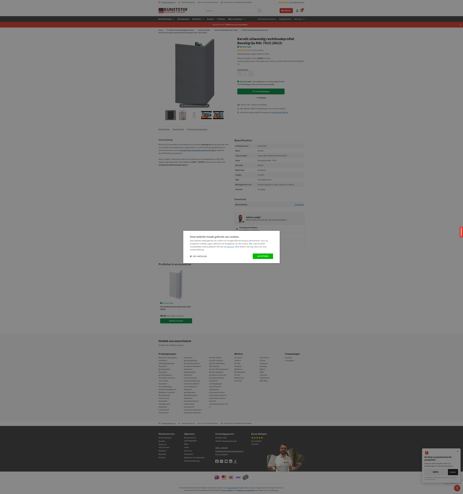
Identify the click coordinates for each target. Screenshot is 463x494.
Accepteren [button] (263, 256)
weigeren (230, 246)
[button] (198, 256)
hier (252, 246)
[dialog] (231, 247)
